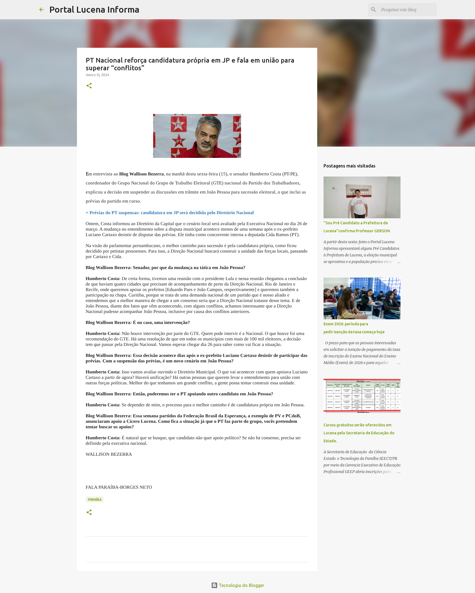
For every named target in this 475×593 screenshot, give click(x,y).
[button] (89, 86)
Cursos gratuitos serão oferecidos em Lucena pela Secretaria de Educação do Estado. (359, 433)
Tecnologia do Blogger (241, 585)
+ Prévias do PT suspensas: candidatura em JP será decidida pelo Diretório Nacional (170, 212)
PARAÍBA (94, 499)
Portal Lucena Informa (94, 9)
